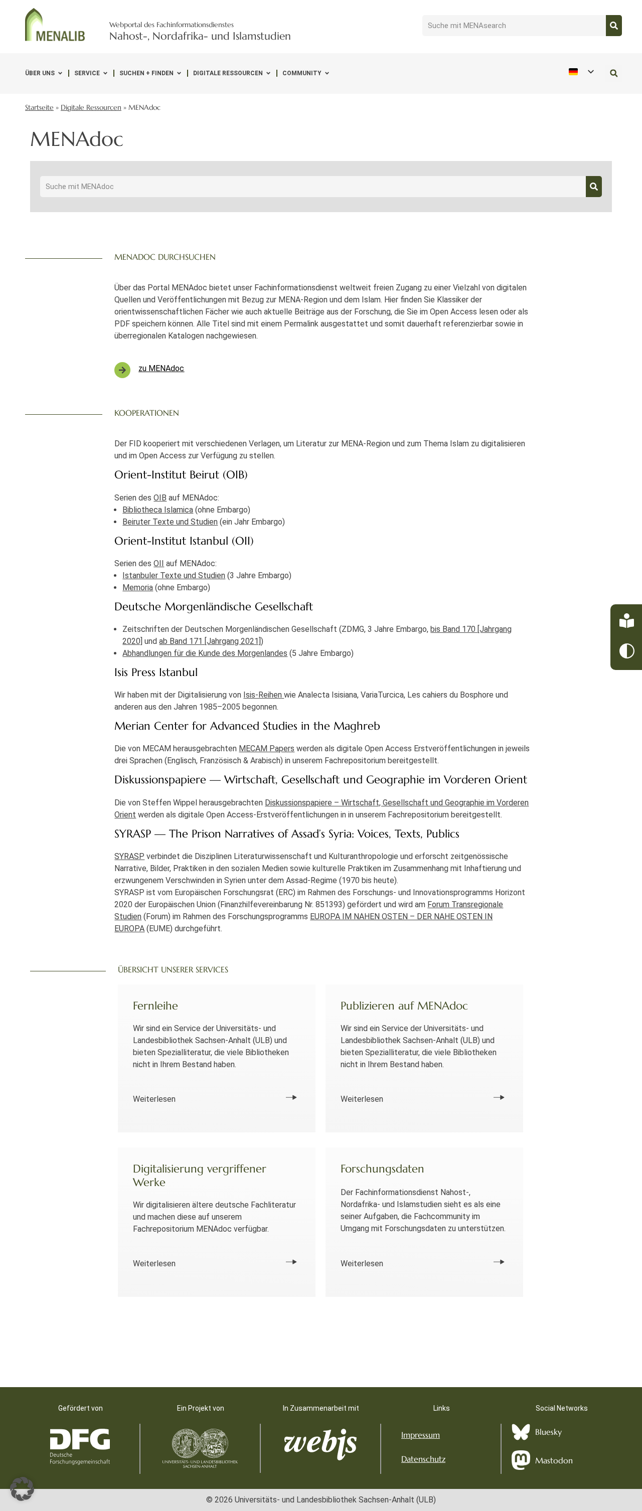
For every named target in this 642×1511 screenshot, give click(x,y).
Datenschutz (423, 1459)
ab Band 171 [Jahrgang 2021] (210, 641)
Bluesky (548, 1432)
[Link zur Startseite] (55, 24)
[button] (613, 73)
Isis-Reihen (263, 695)
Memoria (137, 587)
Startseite (39, 107)
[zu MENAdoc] (122, 370)
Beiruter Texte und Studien (170, 522)
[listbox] (580, 72)
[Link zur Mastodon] (521, 1460)
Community (302, 73)
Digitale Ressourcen (228, 73)
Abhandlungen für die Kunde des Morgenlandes (204, 653)
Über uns (40, 73)
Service (87, 73)
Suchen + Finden (146, 73)
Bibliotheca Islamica (157, 510)
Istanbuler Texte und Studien (173, 575)
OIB (160, 497)
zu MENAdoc (161, 368)
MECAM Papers (266, 748)
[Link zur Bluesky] (521, 1432)
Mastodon (554, 1460)
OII (158, 563)
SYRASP (129, 856)
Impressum (420, 1435)
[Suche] (614, 25)
